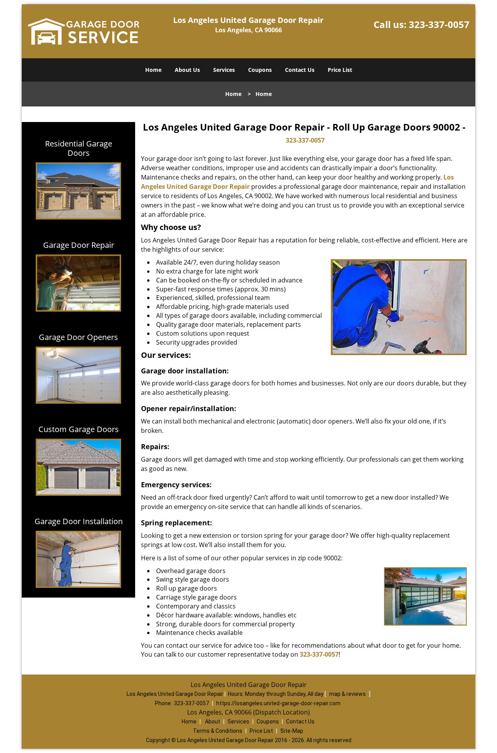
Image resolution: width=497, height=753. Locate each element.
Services (224, 69)
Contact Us (300, 69)
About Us (187, 69)
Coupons (260, 69)
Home (153, 69)
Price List (340, 69)
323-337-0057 (439, 24)
